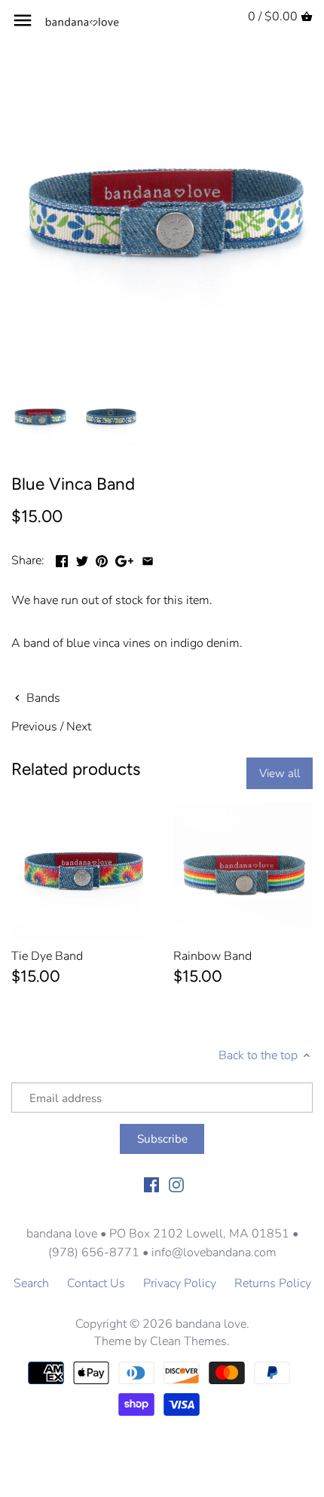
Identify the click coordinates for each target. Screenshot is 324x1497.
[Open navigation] (22, 20)
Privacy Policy (179, 1283)
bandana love (211, 1324)
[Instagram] (176, 1184)
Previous (34, 726)
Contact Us (96, 1283)
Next (78, 726)
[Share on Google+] (124, 559)
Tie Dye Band (47, 956)
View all (279, 773)
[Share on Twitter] (82, 559)
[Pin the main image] (102, 559)
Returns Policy (272, 1283)
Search (31, 1283)
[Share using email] (148, 559)
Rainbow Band (212, 956)
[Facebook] (151, 1184)
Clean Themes (188, 1341)
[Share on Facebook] (62, 559)
